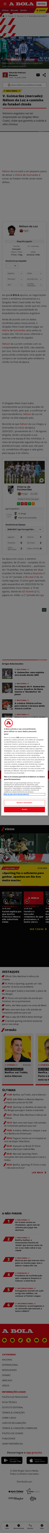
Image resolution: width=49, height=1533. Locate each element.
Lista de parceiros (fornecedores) (16, 794)
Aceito (24, 809)
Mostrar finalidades (24, 803)
